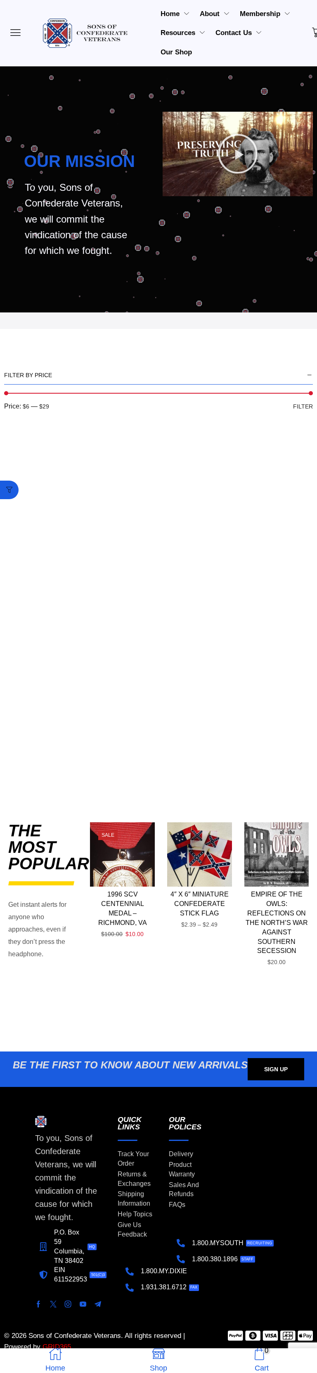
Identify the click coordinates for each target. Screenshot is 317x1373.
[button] (237, 153)
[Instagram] (68, 1304)
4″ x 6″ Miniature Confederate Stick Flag (199, 904)
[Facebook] (38, 1304)
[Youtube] (83, 1304)
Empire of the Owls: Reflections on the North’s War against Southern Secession (277, 922)
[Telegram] (98, 1304)
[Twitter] (53, 1304)
